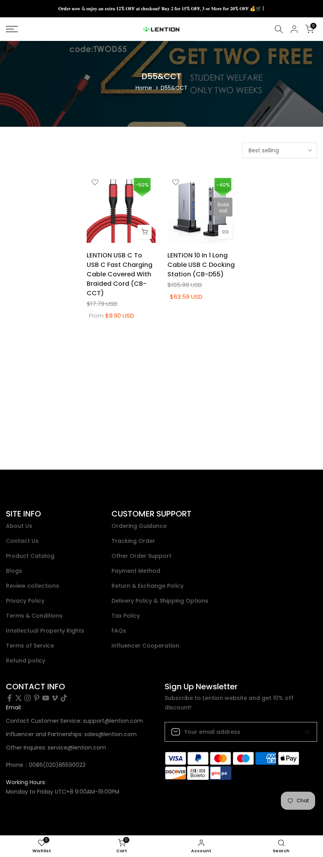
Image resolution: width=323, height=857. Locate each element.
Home (144, 88)
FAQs (118, 631)
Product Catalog (30, 556)
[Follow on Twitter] (18, 698)
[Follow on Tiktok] (63, 698)
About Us (19, 526)
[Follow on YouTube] (45, 698)
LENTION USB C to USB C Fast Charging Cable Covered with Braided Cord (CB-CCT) (119, 274)
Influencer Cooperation (145, 646)
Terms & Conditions (34, 616)
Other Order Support (141, 556)
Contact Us (22, 541)
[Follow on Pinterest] (36, 698)
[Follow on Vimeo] (54, 698)
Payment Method (135, 571)
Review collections (32, 586)
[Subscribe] (303, 731)
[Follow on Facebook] (9, 698)
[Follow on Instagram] (27, 698)
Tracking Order (133, 541)
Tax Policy (125, 616)
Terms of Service (30, 646)
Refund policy (25, 660)
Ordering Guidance (139, 526)
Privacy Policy (25, 601)
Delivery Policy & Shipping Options (159, 601)
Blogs (14, 571)
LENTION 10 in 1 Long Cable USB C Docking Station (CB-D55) (201, 265)
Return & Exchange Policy (147, 586)
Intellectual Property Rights (45, 631)
